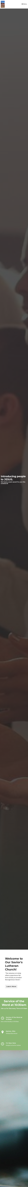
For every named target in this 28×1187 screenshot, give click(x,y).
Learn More (11, 986)
